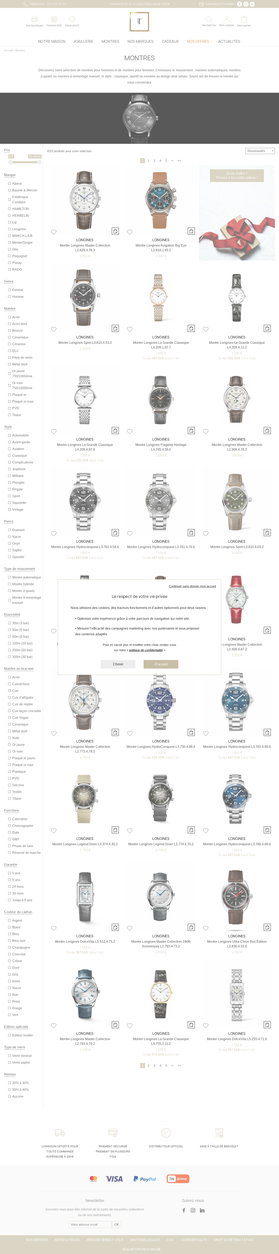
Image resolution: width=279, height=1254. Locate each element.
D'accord (161, 664)
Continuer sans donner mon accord (192, 586)
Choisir (118, 664)
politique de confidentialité (146, 650)
